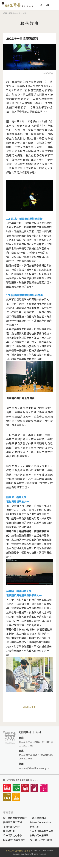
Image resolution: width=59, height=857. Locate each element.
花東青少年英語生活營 (41, 831)
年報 (38, 732)
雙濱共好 (34, 826)
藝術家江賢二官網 (12, 822)
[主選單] (54, 5)
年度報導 (22, 13)
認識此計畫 (29, 706)
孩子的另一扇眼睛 (39, 835)
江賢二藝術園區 (38, 817)
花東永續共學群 (11, 826)
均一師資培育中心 (12, 835)
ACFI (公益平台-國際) (41, 839)
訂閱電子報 (25, 732)
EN (47, 4)
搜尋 (41, 5)
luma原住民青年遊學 (14, 839)
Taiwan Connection (40, 822)
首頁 (5, 13)
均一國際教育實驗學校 (15, 817)
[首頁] (17, 4)
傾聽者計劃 (9, 831)
